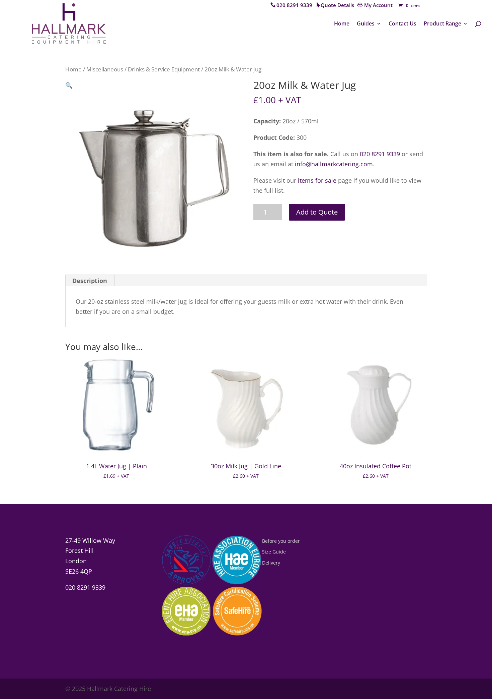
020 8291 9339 (294, 5)
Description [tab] (89, 281)
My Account (378, 5)
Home (341, 24)
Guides (366, 24)
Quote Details (337, 5)
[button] (69, 85)
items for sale (317, 180)
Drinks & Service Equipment (164, 69)
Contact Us (402, 24)
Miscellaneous (104, 69)
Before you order (281, 541)
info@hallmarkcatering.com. (335, 164)
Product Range (442, 24)
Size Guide (274, 551)
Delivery (271, 563)
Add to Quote (317, 212)
